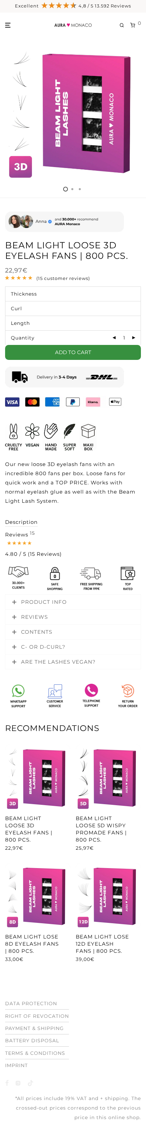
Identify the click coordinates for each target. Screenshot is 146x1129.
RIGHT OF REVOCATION (37, 1016)
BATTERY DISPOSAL (32, 1040)
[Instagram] (18, 1083)
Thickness (24, 294)
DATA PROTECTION (31, 1003)
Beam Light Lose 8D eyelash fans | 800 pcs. (32, 943)
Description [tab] (21, 522)
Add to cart (73, 352)
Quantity (23, 338)
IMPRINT (16, 1065)
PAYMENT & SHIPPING (34, 1028)
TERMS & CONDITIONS (35, 1053)
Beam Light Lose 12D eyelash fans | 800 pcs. (102, 943)
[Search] (125, 25)
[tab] (33, 545)
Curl (16, 308)
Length (20, 323)
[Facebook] (7, 1083)
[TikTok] (31, 1083)
